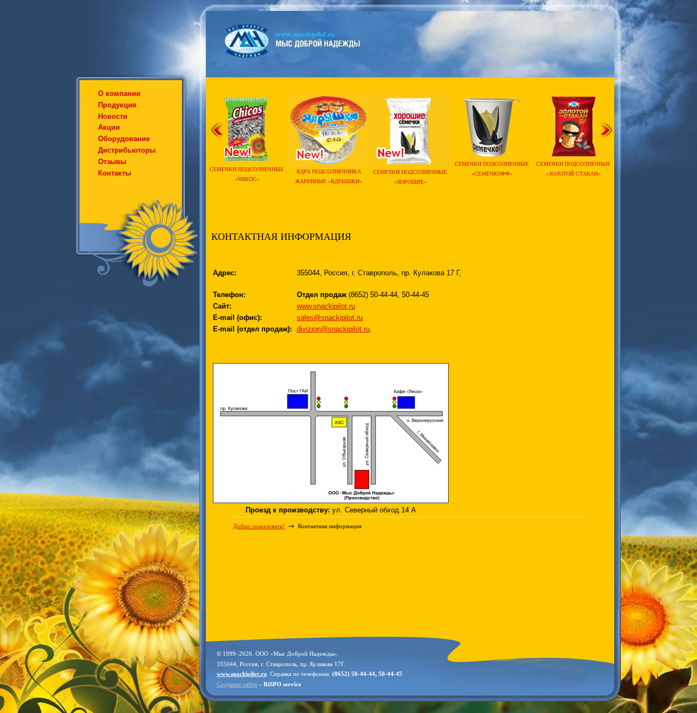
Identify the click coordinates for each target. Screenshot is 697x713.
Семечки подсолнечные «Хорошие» (410, 177)
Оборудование (124, 139)
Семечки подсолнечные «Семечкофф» (492, 169)
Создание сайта (237, 684)
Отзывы (112, 162)
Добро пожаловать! (259, 526)
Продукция (117, 105)
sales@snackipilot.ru (330, 317)
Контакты (114, 173)
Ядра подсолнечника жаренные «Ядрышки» (328, 176)
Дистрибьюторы (127, 150)
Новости (112, 116)
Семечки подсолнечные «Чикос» (247, 174)
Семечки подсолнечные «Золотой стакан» (573, 169)
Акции (109, 127)
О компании (119, 93)
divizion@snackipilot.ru (333, 329)
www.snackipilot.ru (326, 306)
